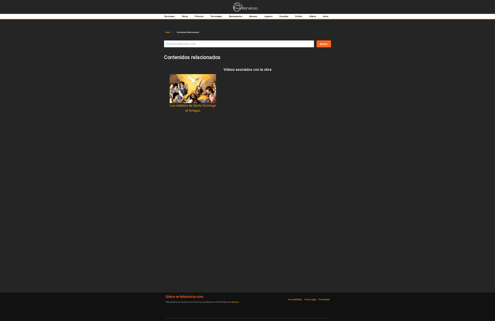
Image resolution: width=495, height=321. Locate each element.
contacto (234, 302)
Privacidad (324, 299)
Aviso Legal (310, 299)
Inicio (168, 32)
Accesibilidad (295, 299)
